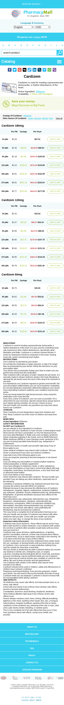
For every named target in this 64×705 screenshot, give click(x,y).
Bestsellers (32, 634)
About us (32, 627)
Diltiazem (40, 91)
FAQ (32, 648)
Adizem (45, 118)
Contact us (32, 663)
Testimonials (32, 641)
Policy (32, 655)
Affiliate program (32, 670)
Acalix (30, 118)
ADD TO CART (55, 139)
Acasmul (37, 118)
